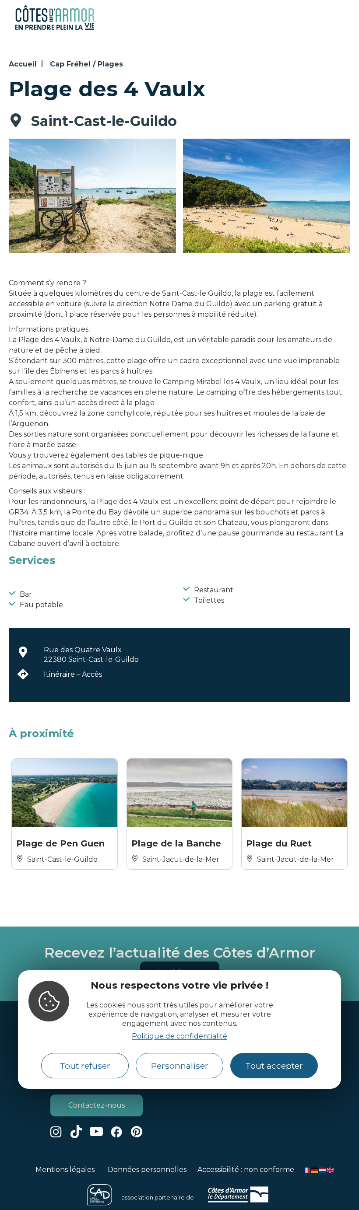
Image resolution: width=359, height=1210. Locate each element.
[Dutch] (323, 1169)
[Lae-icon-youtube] (96, 1131)
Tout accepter (274, 1065)
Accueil (23, 64)
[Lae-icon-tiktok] (76, 1131)
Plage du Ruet (279, 843)
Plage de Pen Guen (60, 843)
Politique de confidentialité (179, 1036)
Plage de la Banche (176, 843)
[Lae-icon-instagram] (56, 1131)
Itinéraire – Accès (73, 674)
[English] (330, 1169)
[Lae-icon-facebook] (116, 1131)
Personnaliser (179, 1065)
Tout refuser (85, 1065)
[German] (315, 1169)
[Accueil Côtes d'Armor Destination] (55, 28)
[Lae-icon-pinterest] (136, 1131)
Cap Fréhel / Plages (86, 64)
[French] (307, 1169)
